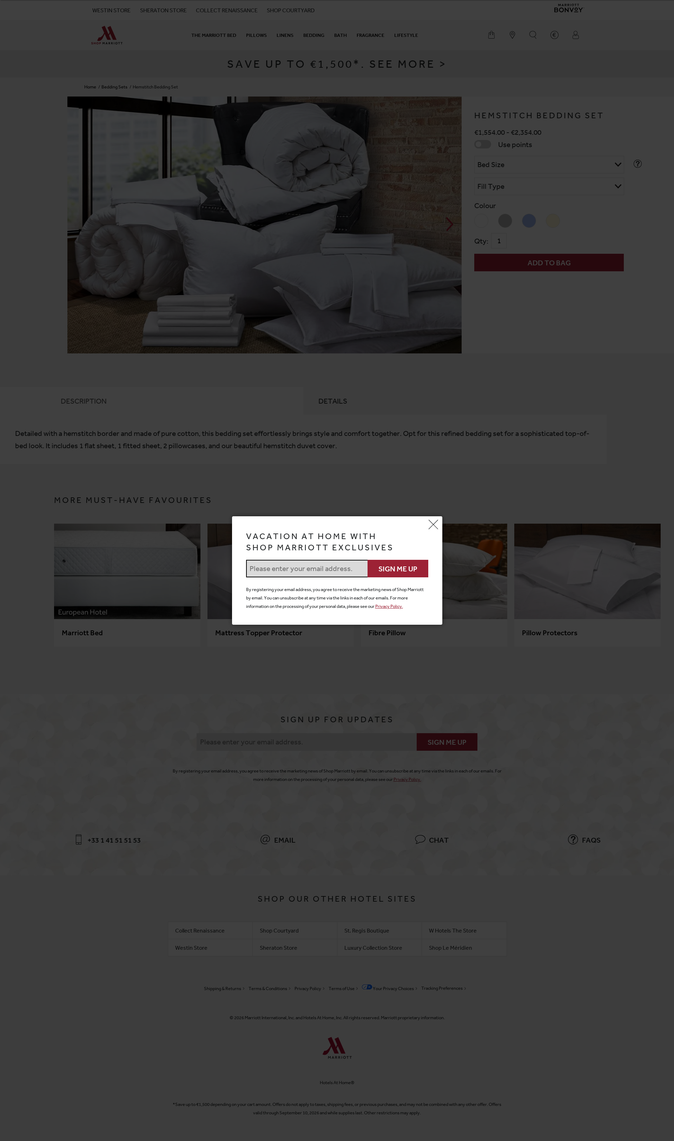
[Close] (433, 525)
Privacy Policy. (389, 606)
